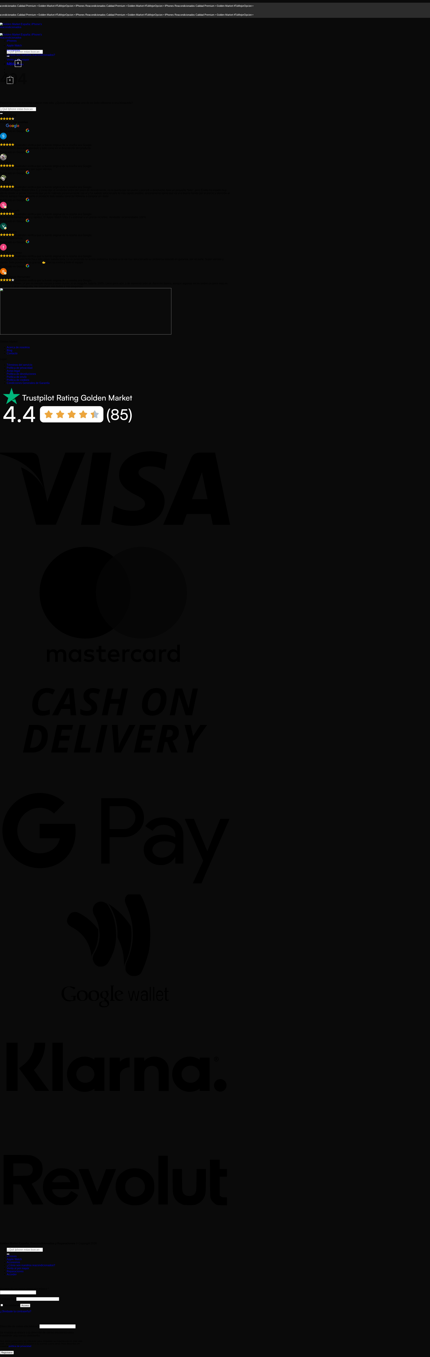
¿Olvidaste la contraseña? (15, 1311)
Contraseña (8, 1298)
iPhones (12, 40)
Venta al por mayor (18, 59)
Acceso (25, 1305)
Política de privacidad (19, 367)
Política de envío (17, 376)
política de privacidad (20, 1346)
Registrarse (6, 1352)
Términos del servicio (19, 364)
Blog (9, 350)
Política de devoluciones (21, 373)
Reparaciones (15, 1271)
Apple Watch (14, 45)
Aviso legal (13, 370)
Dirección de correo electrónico (19, 1326)
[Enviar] (1, 113)
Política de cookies (18, 380)
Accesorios (13, 50)
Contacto (12, 353)
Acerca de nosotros (18, 347)
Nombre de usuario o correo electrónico (24, 1288)
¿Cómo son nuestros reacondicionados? (31, 54)
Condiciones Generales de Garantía (28, 383)
